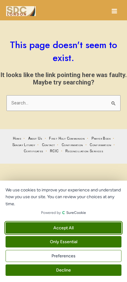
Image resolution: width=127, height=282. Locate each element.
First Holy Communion (67, 138)
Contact (48, 145)
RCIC (54, 151)
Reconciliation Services (84, 151)
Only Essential (63, 241)
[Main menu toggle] (114, 11)
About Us (35, 138)
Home (17, 138)
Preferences (63, 256)
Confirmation (72, 145)
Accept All (63, 228)
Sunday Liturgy (23, 145)
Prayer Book (101, 138)
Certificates (33, 151)
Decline (63, 270)
